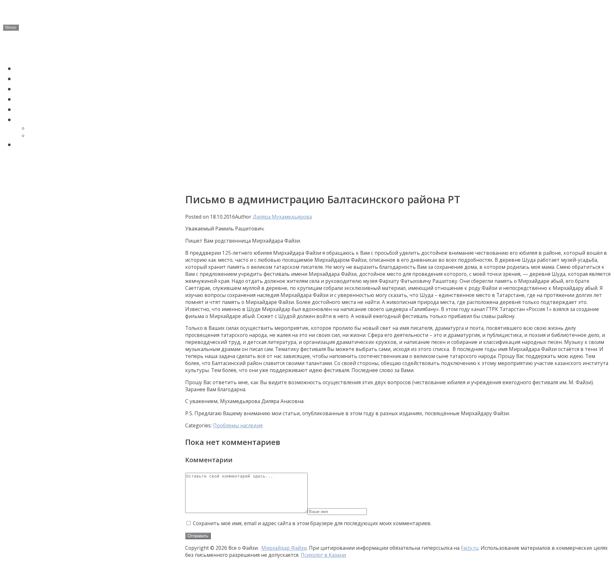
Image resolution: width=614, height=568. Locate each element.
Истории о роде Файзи (55, 99)
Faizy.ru (469, 547)
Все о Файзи (48, 13)
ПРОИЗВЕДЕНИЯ (44, 119)
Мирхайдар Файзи (48, 68)
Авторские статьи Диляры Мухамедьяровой (76, 162)
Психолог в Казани (323, 554)
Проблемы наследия (52, 109)
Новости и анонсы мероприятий (57, 50)
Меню (10, 27)
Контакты (19, 179)
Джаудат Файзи (43, 79)
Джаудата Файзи (51, 128)
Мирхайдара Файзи (55, 135)
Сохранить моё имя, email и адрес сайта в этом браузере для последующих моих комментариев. (312, 523)
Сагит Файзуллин (46, 89)
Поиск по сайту (42, 144)
